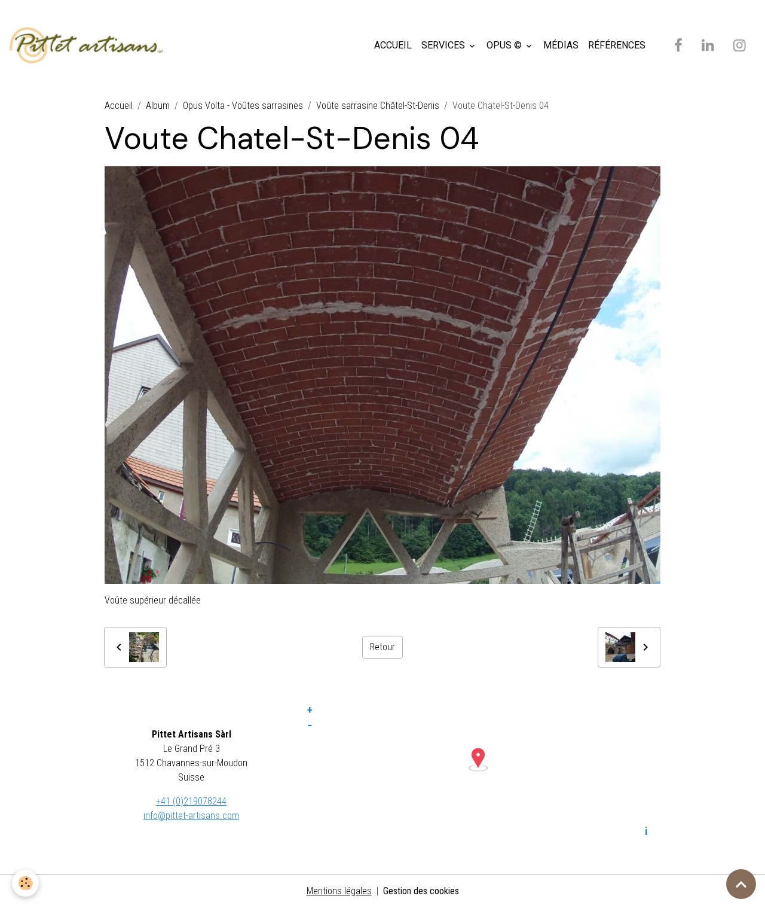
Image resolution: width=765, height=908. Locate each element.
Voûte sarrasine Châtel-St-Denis (377, 105)
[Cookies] (25, 883)
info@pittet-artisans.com (191, 815)
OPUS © (505, 45)
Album (158, 105)
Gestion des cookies (421, 891)
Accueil (119, 105)
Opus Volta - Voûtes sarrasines (243, 105)
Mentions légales (339, 891)
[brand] (89, 45)
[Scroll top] (741, 884)
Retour (382, 647)
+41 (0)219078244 (191, 801)
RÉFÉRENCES (616, 45)
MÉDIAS (561, 45)
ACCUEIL (393, 45)
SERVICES (444, 45)
